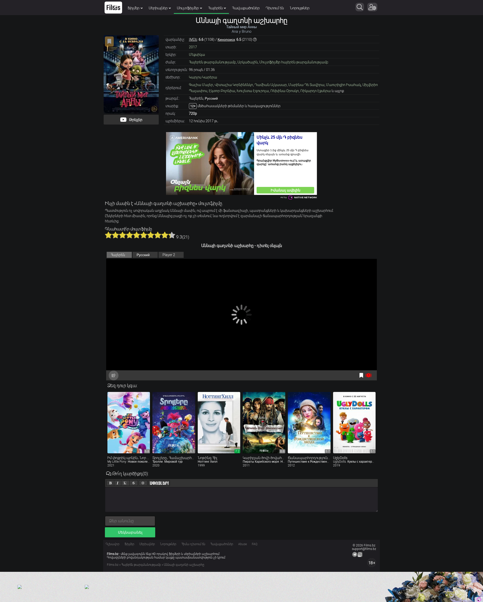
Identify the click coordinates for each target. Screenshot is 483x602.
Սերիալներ (158, 8)
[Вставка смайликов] (143, 483)
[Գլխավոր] (113, 7)
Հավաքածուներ (246, 8)
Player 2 (169, 255)
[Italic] (117, 483)
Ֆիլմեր (133, 8)
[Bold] (110, 483)
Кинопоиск (226, 39)
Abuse (242, 544)
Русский (143, 255)
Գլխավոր (112, 544)
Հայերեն (215, 8)
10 (171, 234)
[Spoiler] (159, 483)
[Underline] (125, 483)
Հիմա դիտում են (193, 544)
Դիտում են (275, 8)
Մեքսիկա (197, 55)
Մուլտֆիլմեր (188, 8)
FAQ (254, 544)
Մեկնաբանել (130, 532)
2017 (193, 47)
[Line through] (133, 483)
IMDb (193, 39)
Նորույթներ (299, 8)
